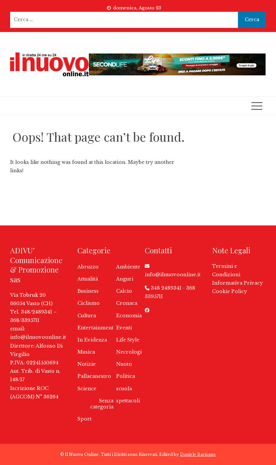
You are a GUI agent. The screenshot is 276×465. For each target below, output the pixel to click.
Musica (86, 352)
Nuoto (124, 364)
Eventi (124, 328)
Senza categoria (101, 404)
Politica (125, 376)
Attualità (87, 279)
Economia (129, 316)
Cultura (86, 316)
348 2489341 (166, 288)
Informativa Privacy (237, 283)
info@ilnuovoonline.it (38, 337)
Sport (84, 419)
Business (88, 291)
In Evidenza (92, 340)
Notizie (86, 364)
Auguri (124, 279)
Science (86, 389)
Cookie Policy (229, 291)
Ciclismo (88, 303)
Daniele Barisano (198, 454)
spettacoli (128, 401)
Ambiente (128, 267)
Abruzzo (88, 267)
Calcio (124, 291)
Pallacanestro (94, 376)
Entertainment (95, 328)
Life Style (127, 340)
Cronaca (126, 303)
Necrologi (129, 352)
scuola (124, 389)
